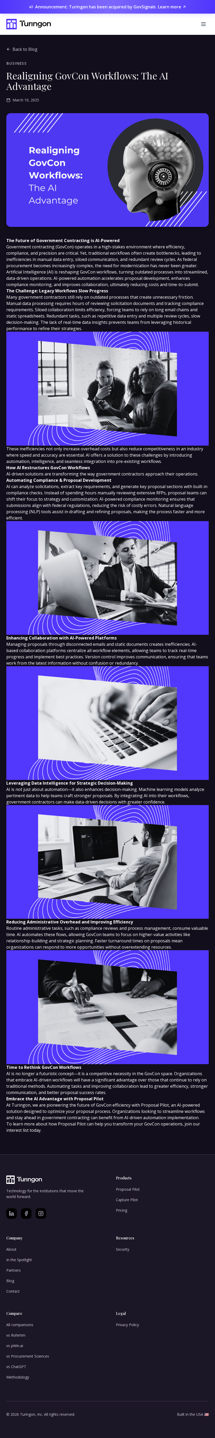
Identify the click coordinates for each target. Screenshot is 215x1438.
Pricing (121, 1210)
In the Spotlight (19, 1259)
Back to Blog (25, 49)
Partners (13, 1270)
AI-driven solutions (25, 474)
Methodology (17, 1377)
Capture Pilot (127, 1199)
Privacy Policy (127, 1324)
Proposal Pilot (128, 1189)
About (11, 1249)
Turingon (21, 1105)
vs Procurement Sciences (27, 1356)
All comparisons (19, 1324)
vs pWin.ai (14, 1345)
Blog (10, 1280)
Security (122, 1249)
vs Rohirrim (15, 1335)
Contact (13, 1291)
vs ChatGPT (16, 1366)
